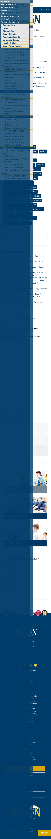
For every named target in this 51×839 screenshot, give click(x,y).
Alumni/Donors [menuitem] (8, 7)
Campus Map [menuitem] (9, 25)
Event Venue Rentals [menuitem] (12, 46)
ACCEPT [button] (44, 833)
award (34, 151)
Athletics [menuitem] (5, 1)
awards (43, 151)
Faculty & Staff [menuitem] (9, 43)
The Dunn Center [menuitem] (8, 4)
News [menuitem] (5, 28)
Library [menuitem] (4, 13)
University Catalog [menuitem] (11, 40)
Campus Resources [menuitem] (10, 22)
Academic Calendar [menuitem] (12, 37)
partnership (38, 209)
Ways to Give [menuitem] (7, 10)
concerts (40, 165)
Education (36, 174)
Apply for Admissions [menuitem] (10, 16)
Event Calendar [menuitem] (10, 34)
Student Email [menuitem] (9, 31)
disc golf (36, 169)
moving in (36, 196)
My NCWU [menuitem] (5, 19)
